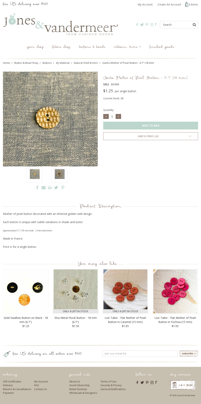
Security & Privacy (111, 385)
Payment (8, 393)
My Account (145, 4)
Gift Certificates (12, 381)
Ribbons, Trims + (127, 47)
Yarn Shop (35, 47)
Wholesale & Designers (83, 393)
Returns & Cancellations (17, 389)
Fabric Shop (61, 47)
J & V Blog (183, 385)
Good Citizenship (79, 385)
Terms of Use (108, 381)
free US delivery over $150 (25, 4)
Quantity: (108, 110)
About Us (74, 381)
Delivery (8, 385)
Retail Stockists (78, 389)
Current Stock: (113, 98)
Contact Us (40, 389)
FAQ (36, 385)
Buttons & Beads (92, 47)
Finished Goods (161, 47)
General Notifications (113, 389)
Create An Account (169, 4)
